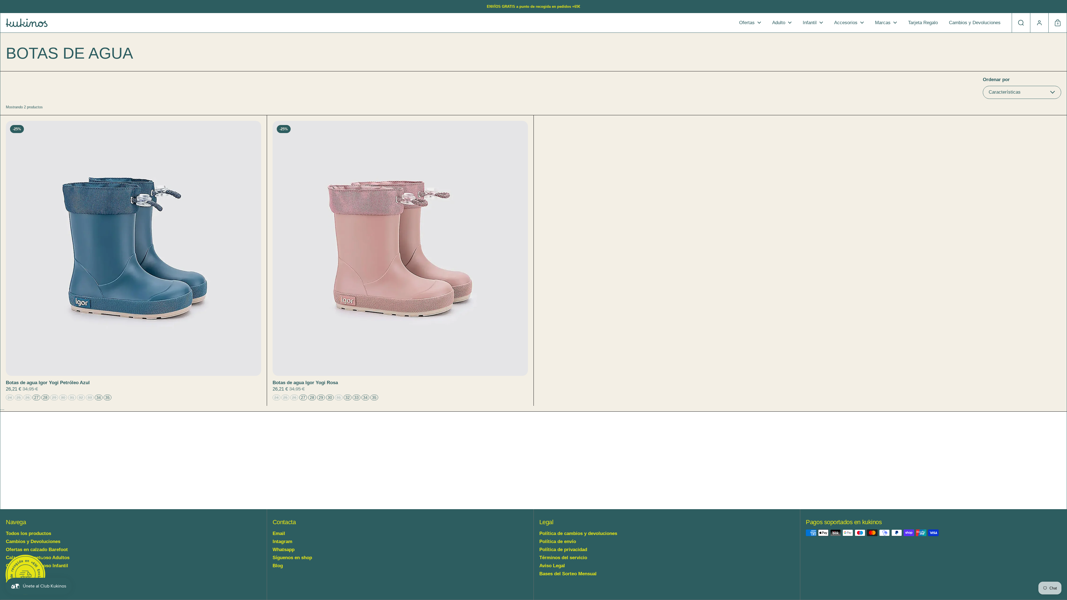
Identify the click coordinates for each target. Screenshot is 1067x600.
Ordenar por (996, 79)
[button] (1021, 22)
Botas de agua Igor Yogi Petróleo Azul (133, 260)
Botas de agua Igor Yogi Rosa (400, 260)
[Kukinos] (27, 23)
